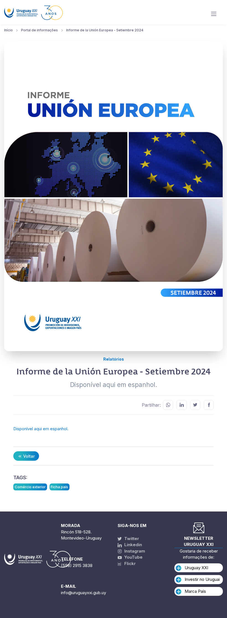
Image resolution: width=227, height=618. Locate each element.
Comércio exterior (30, 487)
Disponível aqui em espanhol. (40, 428)
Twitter (131, 538)
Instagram (134, 551)
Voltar (28, 456)
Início (8, 30)
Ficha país (59, 487)
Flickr (128, 563)
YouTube (133, 557)
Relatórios (113, 359)
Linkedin (132, 544)
